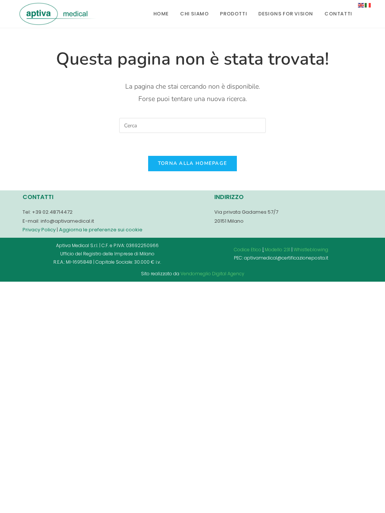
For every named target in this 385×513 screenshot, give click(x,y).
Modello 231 (277, 249)
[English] (361, 4)
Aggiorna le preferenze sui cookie (100, 229)
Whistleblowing (311, 249)
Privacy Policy (39, 229)
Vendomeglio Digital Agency (212, 273)
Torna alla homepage (192, 163)
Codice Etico (247, 249)
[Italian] (368, 4)
